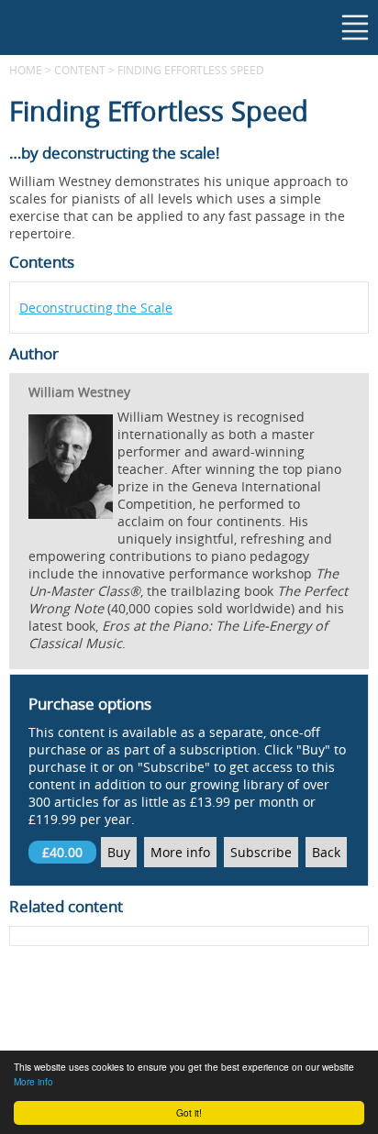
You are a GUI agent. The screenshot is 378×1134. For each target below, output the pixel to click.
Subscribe (261, 852)
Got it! (189, 1112)
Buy (118, 852)
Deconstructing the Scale (95, 307)
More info (33, 1081)
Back (326, 852)
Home (25, 69)
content (80, 69)
